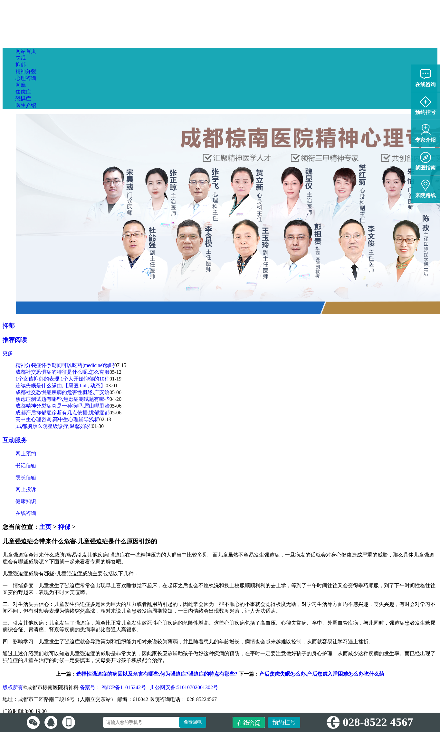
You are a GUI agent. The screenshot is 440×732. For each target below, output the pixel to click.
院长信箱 (25, 477)
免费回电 (193, 722)
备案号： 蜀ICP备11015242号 (113, 687)
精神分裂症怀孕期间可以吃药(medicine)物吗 (64, 365)
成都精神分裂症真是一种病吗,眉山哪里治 (62, 406)
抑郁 (9, 325)
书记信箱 (25, 465)
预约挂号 (284, 722)
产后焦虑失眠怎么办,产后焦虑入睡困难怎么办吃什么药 (321, 674)
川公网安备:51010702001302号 (183, 687)
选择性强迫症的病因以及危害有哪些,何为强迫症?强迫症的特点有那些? (156, 674)
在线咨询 (25, 513)
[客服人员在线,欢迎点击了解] (33, 722)
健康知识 (25, 501)
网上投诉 (25, 489)
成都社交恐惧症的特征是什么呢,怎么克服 (62, 372)
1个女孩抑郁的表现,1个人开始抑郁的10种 (62, 378)
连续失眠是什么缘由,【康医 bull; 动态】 (60, 385)
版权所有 (13, 687)
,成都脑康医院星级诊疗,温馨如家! (53, 426)
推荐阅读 (15, 339)
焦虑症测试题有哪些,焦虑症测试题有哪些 (62, 399)
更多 (8, 353)
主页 (45, 526)
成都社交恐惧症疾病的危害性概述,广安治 (62, 392)
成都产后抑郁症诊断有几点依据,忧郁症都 (62, 412)
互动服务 (15, 440)
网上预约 (25, 453)
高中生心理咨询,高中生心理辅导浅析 (57, 419)
